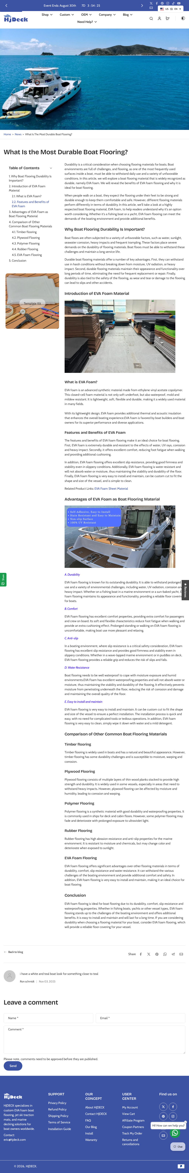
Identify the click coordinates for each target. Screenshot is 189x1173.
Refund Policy (57, 1109)
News (18, 134)
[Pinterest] (162, 3)
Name (13, 1018)
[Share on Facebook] (141, 954)
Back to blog (15, 952)
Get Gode (105, 5)
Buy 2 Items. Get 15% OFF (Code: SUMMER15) (65, 5)
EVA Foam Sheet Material (111, 488)
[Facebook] (156, 3)
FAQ (88, 1120)
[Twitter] (151, 3)
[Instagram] (168, 3)
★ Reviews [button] (185, 590)
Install (89, 1133)
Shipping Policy (58, 1116)
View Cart (128, 1114)
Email (105, 1018)
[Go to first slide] (142, 5)
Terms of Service (59, 1122)
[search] (151, 18)
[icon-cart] (167, 18)
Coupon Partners (133, 1127)
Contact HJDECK (96, 1114)
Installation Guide (59, 1129)
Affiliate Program (133, 1120)
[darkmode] (180, 18)
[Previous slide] (6, 5)
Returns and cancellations (130, 1142)
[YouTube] (179, 3)
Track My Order (132, 1133)
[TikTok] (173, 3)
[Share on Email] (181, 954)
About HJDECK (94, 1107)
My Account (130, 1107)
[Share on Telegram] (173, 954)
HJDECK (31, 1166)
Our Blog (91, 1127)
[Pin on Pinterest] (157, 954)
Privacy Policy (57, 1103)
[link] (32, 303)
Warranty (91, 1140)
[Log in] (159, 18)
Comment (16, 1029)
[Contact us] (175, 1133)
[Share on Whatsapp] (165, 954)
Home (7, 134)
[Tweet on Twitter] (149, 954)
